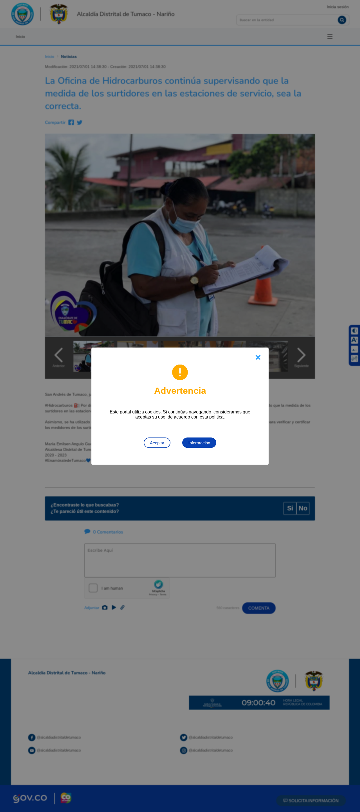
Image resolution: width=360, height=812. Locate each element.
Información (199, 442)
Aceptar (157, 442)
